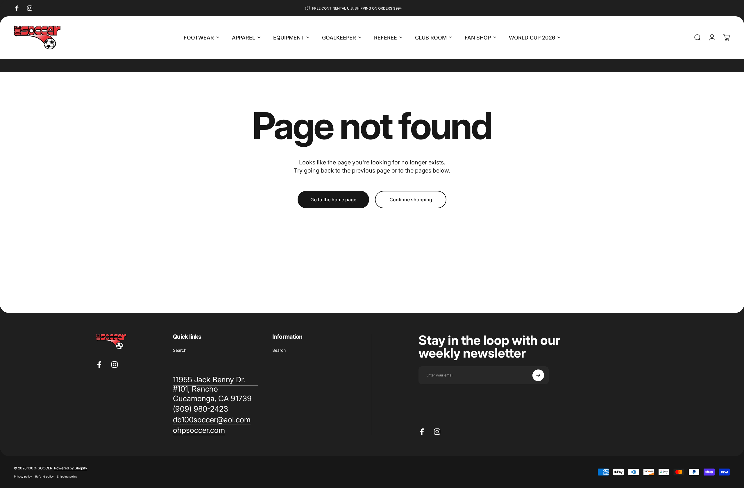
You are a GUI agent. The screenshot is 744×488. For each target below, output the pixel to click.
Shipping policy (67, 476)
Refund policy (44, 476)
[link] (200, 409)
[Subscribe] (538, 375)
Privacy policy (23, 476)
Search (179, 350)
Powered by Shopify (70, 468)
